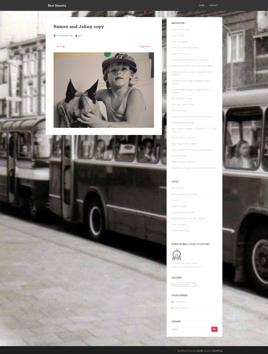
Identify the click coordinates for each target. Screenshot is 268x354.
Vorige (61, 46)
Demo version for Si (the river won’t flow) (192, 65)
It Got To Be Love (180, 29)
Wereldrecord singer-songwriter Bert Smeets (193, 167)
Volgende (144, 46)
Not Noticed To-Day (181, 98)
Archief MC (180, 301)
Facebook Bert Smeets (182, 212)
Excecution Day (179, 155)
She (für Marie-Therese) (183, 137)
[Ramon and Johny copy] (104, 89)
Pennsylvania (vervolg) (182, 122)
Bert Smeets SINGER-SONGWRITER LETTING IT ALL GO (194, 130)
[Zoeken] (214, 329)
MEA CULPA (181, 307)
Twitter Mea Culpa (180, 230)
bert (80, 35)
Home (201, 5)
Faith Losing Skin (179, 41)
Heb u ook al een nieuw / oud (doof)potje (192, 149)
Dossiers (175, 200)
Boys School (177, 35)
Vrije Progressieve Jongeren (185, 143)
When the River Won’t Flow (184, 47)
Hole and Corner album (183, 104)
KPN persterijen (179, 110)
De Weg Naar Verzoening (184, 194)
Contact (213, 5)
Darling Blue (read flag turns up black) (190, 59)
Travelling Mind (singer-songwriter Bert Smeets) (190, 91)
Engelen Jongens (179, 206)
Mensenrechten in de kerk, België (188, 218)
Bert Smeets (57, 5)
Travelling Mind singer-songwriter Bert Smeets (190, 82)
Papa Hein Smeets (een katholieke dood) (191, 116)
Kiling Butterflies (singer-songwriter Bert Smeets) (191, 73)
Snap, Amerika (178, 224)
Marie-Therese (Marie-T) (183, 161)
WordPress (217, 350)
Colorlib (199, 350)
